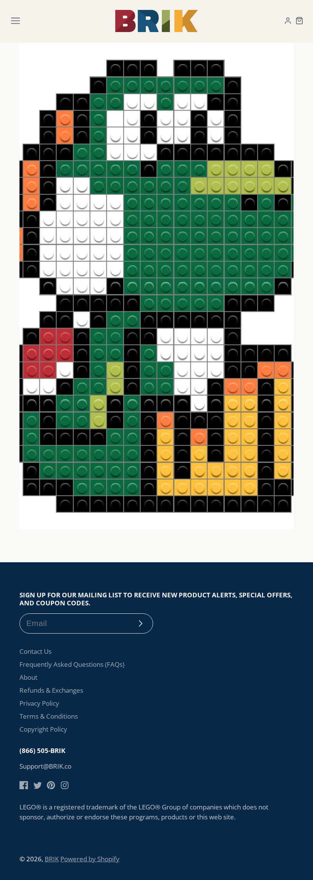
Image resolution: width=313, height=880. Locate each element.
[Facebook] (23, 785)
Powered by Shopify (89, 858)
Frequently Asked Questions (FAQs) (71, 664)
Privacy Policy (39, 703)
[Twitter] (37, 785)
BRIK (52, 858)
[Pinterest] (51, 785)
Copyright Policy (43, 729)
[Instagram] (64, 785)
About (28, 677)
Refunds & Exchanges (51, 690)
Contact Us (35, 651)
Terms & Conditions (48, 716)
